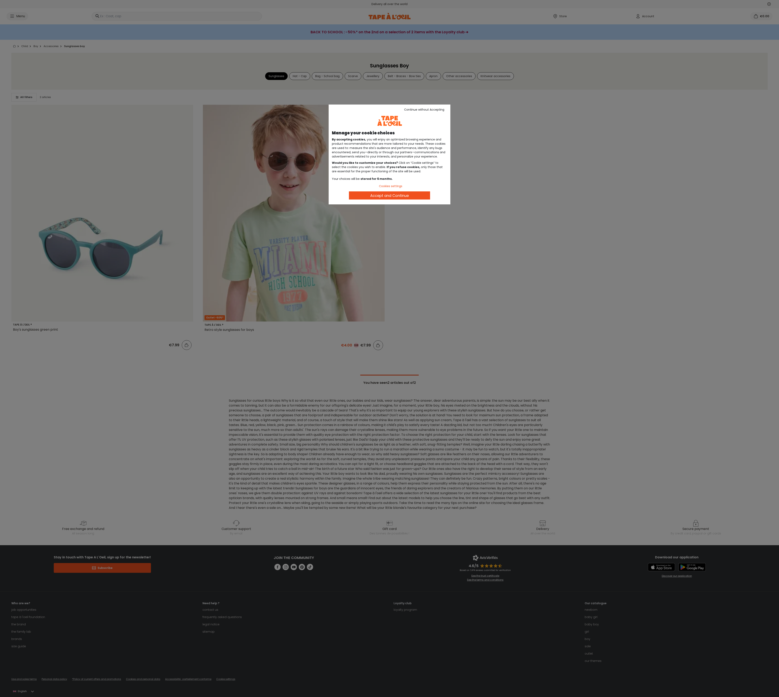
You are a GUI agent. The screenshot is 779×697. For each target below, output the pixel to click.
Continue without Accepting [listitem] (424, 110)
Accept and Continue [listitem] (389, 195)
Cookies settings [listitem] (390, 186)
